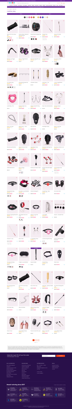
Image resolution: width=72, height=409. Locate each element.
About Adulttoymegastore (11, 365)
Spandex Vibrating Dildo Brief (12, 214)
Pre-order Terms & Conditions (11, 370)
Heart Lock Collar (10, 126)
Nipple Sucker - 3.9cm (23, 126)
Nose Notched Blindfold (11, 147)
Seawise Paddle (33, 262)
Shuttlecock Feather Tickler (36, 167)
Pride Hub (23, 370)
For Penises (20, 5)
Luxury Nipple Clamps (58, 330)
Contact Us (8, 366)
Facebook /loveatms (55, 365)
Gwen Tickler (21, 238)
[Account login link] (58, 3)
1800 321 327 (9, 0)
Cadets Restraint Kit (10, 167)
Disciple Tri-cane (10, 238)
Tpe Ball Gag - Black (46, 191)
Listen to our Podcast (25, 367)
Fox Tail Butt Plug (10, 82)
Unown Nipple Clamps (23, 330)
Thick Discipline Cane (58, 167)
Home (8, 9)
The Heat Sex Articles (25, 376)
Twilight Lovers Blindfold (23, 262)
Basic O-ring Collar (45, 330)
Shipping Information (10, 376)
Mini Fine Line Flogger (11, 58)
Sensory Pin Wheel (57, 34)
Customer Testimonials (25, 366)
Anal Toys (36, 5)
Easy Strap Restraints (11, 285)
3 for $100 (36, 248)
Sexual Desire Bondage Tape (36, 34)
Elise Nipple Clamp (45, 126)
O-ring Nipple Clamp (34, 238)
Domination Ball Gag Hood (47, 147)
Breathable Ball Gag (10, 191)
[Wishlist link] (59, 3)
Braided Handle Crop (22, 105)
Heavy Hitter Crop (34, 285)
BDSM (44, 5)
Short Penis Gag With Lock (35, 58)
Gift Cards (60, 5)
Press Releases (24, 371)
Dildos (33, 5)
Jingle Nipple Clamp (34, 147)
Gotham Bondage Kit (34, 191)
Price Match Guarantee (10, 371)
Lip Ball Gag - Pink (10, 105)
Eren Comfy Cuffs (57, 191)
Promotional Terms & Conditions (12, 374)
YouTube (53, 369)
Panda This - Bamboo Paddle (47, 285)
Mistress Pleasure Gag (35, 307)
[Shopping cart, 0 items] (61, 3)
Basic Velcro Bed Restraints (47, 105)
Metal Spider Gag (10, 307)
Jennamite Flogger (45, 307)
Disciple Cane (44, 34)
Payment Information (10, 369)
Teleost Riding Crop (57, 307)
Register (61, 0)
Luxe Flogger (44, 214)
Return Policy (9, 375)
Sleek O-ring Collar (57, 126)
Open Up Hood (33, 126)
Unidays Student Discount (26, 378)
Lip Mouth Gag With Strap (47, 238)
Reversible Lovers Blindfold (24, 191)
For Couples (25, 5)
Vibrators (29, 5)
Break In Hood (9, 330)
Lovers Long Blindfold (58, 82)
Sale (57, 5)
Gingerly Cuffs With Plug (35, 105)
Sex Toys (11, 5)
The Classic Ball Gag (10, 262)
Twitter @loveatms (55, 367)
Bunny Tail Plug (21, 167)
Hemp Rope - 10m (45, 82)
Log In (64, 0)
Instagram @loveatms (55, 366)
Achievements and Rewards (26, 365)
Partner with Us (24, 369)
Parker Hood (56, 262)
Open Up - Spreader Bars (58, 214)
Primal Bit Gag (45, 262)
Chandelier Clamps (34, 82)
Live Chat (38, 369)
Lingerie (40, 5)
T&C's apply (17, 356)
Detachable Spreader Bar (23, 82)
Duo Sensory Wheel (57, 58)
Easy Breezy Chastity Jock (59, 147)
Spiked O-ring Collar (34, 214)
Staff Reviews (24, 374)
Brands (54, 5)
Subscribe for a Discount (26, 375)
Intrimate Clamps (45, 58)
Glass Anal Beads (22, 307)
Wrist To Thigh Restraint (23, 58)
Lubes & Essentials (49, 5)
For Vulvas (15, 5)
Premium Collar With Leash (35, 330)
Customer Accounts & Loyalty (11, 367)
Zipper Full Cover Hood (23, 147)
